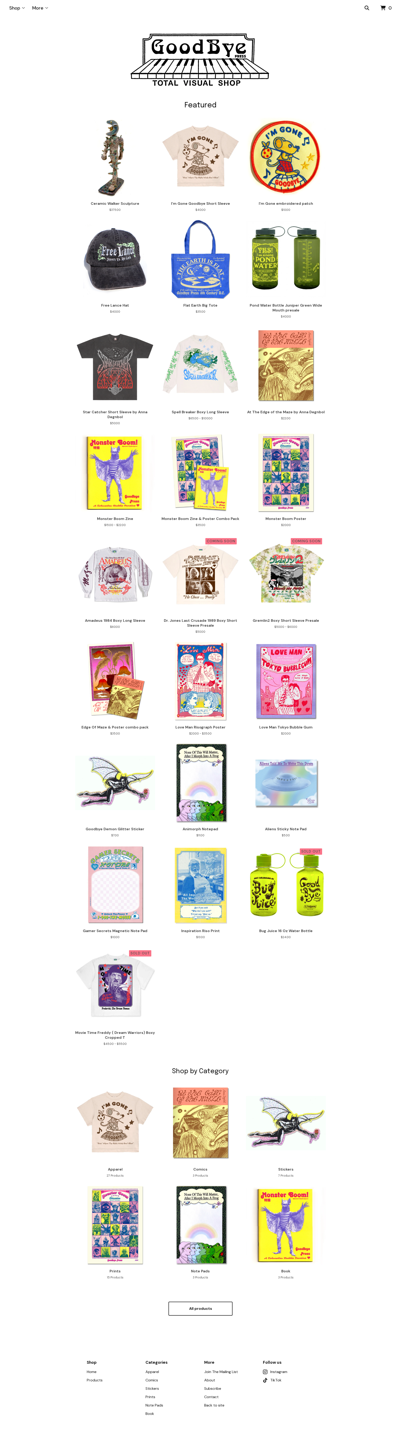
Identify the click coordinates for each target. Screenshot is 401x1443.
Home (92, 1371)
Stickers (152, 1388)
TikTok (275, 1380)
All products (200, 1308)
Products (95, 1380)
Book (150, 1413)
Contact (211, 1396)
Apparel (152, 1371)
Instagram (278, 1371)
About (209, 1380)
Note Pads (154, 1405)
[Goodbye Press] (200, 59)
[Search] (367, 8)
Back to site (214, 1405)
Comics (152, 1380)
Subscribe (212, 1388)
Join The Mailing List (221, 1371)
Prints (150, 1396)
